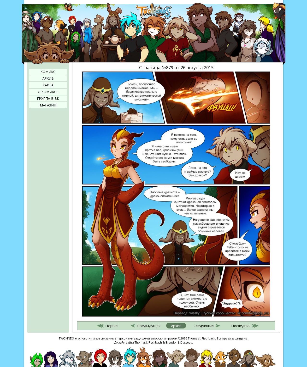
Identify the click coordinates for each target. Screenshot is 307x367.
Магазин (48, 105)
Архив (48, 78)
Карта (48, 85)
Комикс (48, 71)
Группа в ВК (48, 98)
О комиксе (48, 91)
